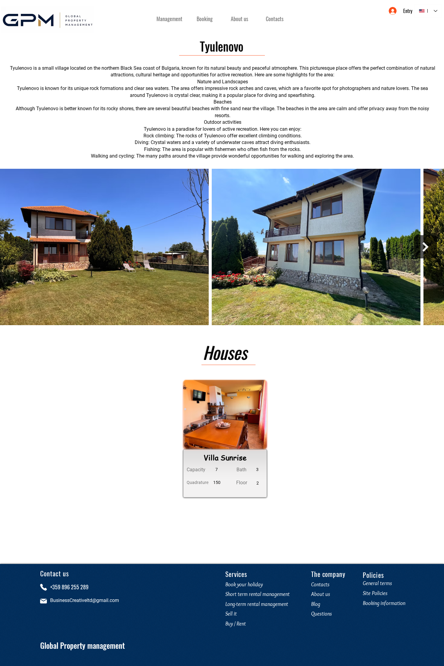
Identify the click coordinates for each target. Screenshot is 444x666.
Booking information (384, 603)
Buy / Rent (235, 623)
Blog (315, 604)
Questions (322, 613)
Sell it (231, 613)
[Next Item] (425, 246)
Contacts (320, 584)
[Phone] (43, 587)
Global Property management (82, 645)
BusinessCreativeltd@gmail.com (84, 600)
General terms (377, 583)
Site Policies (375, 593)
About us (320, 594)
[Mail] (43, 601)
